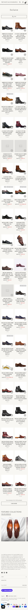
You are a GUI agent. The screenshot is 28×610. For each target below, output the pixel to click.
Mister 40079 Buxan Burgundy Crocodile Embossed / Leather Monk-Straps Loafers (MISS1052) (20, 275)
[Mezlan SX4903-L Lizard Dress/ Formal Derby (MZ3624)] (21, 341)
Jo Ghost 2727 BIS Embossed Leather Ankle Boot (20, 132)
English (2, 596)
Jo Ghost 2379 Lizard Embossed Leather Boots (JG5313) (7, 132)
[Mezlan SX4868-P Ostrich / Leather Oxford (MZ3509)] (7, 481)
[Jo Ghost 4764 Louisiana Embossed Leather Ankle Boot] (21, 169)
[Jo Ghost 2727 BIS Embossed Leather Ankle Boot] (21, 123)
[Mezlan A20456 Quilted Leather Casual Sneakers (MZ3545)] (7, 240)
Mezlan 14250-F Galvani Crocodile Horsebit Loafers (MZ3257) (7, 301)
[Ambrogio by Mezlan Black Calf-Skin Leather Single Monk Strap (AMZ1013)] (7, 26)
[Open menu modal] (22, 2)
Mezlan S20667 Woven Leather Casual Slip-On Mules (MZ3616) (20, 443)
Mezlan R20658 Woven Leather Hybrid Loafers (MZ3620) (21, 324)
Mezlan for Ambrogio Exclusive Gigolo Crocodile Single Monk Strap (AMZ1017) (7, 109)
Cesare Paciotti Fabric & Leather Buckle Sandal (21, 155)
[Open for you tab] (3, 607)
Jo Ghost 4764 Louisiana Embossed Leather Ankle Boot (20, 178)
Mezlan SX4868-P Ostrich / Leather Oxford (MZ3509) (7, 490)
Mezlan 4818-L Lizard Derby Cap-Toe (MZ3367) (7, 224)
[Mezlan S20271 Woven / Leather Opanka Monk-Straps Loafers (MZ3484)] (21, 481)
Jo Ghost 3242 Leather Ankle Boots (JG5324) (7, 178)
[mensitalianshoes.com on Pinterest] (7, 573)
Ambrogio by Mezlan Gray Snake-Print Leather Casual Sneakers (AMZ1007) (7, 85)
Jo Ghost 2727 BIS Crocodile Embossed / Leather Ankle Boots (21, 108)
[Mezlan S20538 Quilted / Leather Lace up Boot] (7, 411)
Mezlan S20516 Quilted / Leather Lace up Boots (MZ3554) (20, 420)
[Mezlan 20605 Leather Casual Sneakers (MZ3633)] (7, 365)
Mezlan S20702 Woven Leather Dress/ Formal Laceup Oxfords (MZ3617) (7, 351)
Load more (14, 503)
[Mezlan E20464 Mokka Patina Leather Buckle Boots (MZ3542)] (7, 434)
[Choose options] (12, 30)
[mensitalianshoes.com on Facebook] (2, 573)
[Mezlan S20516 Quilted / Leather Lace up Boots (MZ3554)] (21, 411)
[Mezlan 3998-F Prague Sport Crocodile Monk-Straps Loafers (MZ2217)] (21, 240)
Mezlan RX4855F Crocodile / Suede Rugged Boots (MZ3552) (7, 467)
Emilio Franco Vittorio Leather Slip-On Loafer (7, 201)
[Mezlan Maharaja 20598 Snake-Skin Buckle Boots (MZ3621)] (21, 388)
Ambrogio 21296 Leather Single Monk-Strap (20, 59)
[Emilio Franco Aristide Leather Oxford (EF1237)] (21, 192)
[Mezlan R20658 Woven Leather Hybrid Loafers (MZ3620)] (21, 315)
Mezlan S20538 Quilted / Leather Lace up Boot (7, 419)
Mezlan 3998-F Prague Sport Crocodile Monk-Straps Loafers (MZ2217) (20, 250)
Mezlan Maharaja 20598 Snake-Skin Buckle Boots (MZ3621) (21, 397)
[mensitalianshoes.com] (9, 2)
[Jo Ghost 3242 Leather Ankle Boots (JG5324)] (7, 169)
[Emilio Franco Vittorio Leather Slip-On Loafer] (7, 192)
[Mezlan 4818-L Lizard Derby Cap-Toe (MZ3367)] (7, 215)
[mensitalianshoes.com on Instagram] (4, 573)
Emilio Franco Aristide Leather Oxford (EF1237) (21, 201)
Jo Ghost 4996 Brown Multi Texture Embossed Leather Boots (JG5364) (20, 36)
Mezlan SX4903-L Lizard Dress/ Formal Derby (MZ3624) (20, 350)
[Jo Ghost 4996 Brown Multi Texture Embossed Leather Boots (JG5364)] (21, 26)
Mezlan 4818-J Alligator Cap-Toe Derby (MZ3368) (21, 300)
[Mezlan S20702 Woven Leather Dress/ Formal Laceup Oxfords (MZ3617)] (7, 341)
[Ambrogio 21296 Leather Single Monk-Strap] (21, 50)
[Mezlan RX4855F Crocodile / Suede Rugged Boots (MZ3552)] (7, 456)
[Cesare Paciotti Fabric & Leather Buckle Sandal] (21, 146)
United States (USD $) (12, 596)
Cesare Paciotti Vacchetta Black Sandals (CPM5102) (7, 155)
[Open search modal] (19, 2)
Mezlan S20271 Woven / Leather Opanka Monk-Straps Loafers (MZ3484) (21, 491)
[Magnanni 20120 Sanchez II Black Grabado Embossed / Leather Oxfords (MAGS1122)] (21, 215)
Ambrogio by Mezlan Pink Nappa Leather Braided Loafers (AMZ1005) (20, 85)
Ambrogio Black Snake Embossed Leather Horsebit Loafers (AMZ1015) (7, 60)
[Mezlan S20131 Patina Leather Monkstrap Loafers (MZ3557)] (7, 388)
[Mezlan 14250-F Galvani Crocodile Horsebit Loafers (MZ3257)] (7, 290)
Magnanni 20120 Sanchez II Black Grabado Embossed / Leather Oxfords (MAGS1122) (20, 225)
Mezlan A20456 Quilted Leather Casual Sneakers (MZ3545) (7, 250)
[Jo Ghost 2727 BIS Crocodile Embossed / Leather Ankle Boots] (21, 99)
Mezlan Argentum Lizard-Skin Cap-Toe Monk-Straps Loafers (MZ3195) (7, 275)
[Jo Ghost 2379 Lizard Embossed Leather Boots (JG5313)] (7, 123)
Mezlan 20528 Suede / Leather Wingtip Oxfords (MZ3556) (20, 374)
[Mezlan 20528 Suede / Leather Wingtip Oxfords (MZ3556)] (21, 365)
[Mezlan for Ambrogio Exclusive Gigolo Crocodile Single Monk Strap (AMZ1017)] (7, 99)
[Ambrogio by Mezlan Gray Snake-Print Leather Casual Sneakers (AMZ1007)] (7, 74)
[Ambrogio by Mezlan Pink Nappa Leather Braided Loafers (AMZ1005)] (21, 74)
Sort (15, 16)
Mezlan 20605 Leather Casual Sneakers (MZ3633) (7, 374)
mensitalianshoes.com (13, 598)
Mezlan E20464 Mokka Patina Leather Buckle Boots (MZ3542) (7, 443)
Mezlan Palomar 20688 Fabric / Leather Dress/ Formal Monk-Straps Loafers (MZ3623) (7, 325)
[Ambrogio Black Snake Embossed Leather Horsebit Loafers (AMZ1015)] (7, 50)
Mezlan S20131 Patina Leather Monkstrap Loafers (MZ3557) (7, 397)
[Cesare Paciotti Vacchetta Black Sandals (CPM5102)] (7, 146)
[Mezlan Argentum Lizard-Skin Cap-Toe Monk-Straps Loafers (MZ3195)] (7, 265)
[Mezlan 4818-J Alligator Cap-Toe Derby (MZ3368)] (21, 290)
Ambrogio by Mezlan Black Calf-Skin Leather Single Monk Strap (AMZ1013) (7, 36)
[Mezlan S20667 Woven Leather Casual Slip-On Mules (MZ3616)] (21, 434)
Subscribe (24, 585)
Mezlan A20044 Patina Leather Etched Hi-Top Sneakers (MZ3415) (21, 466)
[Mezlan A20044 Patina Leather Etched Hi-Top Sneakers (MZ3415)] (21, 456)
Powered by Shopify (5, 600)
